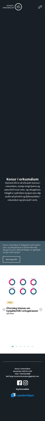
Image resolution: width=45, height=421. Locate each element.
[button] (40, 7)
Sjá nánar (10, 313)
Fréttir (10, 302)
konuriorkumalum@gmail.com (26, 376)
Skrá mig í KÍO (11, 259)
